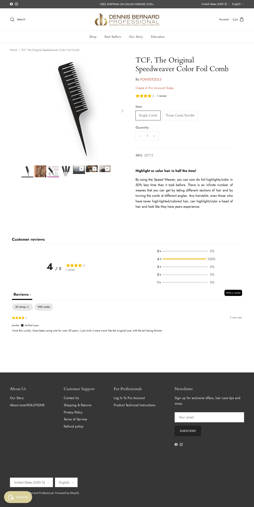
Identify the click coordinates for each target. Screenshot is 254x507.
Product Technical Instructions (134, 405)
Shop (92, 36)
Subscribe (188, 431)
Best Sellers (113, 36)
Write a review (233, 293)
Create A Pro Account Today (155, 88)
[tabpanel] (127, 329)
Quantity (142, 127)
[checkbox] (44, 307)
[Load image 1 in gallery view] (74, 108)
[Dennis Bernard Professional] (127, 19)
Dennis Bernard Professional (37, 493)
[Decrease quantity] (139, 136)
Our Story (136, 36)
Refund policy (73, 426)
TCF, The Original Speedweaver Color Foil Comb (50, 50)
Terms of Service (75, 419)
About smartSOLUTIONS (27, 405)
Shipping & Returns (77, 405)
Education (158, 36)
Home (13, 50)
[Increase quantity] (155, 136)
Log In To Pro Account (129, 398)
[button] (186, 251)
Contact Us (71, 398)
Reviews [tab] (22, 294)
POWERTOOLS (151, 79)
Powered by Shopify (67, 493)
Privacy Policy (73, 412)
